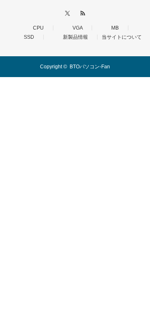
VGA (75, 27)
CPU (36, 27)
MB (112, 27)
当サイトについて (122, 37)
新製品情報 (73, 37)
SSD (26, 37)
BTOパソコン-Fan (90, 67)
